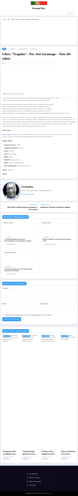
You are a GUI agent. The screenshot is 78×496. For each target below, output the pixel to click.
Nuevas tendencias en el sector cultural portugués (51, 452)
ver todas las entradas (27, 194)
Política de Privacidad (35, 481)
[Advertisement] (39, 31)
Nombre (4, 303)
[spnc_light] (71, 13)
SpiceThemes (50, 493)
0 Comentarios (33, 49)
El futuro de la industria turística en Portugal (31, 452)
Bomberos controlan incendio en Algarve (55, 207)
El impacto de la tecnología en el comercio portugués (69, 452)
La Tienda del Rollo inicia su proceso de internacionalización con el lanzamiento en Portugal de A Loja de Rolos (18, 240)
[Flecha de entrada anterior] (3, 207)
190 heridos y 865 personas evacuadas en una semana (22, 208)
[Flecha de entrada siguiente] (75, 207)
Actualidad (9, 336)
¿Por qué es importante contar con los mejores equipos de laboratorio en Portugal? (18, 269)
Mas (4, 49)
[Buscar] (68, 13)
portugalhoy (12, 49)
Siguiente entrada (45, 204)
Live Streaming (33, 473)
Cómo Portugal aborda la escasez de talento (12, 452)
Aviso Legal (32, 485)
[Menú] (6, 13)
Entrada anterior (33, 204)
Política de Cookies (34, 477)
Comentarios (5, 288)
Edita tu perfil (44, 190)
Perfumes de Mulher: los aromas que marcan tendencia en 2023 (57, 240)
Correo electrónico (43, 303)
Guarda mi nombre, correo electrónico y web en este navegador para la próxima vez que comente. (28, 315)
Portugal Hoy (38, 8)
